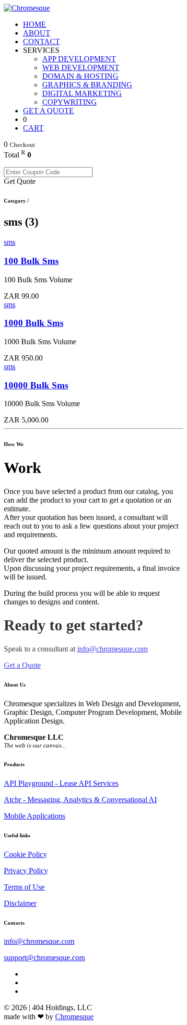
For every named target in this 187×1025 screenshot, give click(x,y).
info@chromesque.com (112, 649)
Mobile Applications (34, 816)
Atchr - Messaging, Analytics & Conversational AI (80, 800)
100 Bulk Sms (31, 261)
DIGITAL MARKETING (82, 93)
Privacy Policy (26, 871)
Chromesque (74, 1017)
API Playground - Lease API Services (61, 783)
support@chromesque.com (44, 957)
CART (33, 128)
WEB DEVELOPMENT (80, 67)
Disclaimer (20, 903)
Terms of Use (24, 887)
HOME (34, 24)
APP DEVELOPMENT (79, 59)
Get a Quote (22, 665)
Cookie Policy (25, 854)
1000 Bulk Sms (33, 323)
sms (9, 242)
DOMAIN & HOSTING (80, 76)
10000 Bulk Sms (36, 385)
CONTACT (41, 41)
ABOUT (36, 33)
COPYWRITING (69, 102)
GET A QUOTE (48, 111)
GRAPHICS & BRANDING (87, 85)
